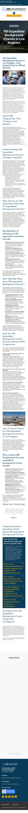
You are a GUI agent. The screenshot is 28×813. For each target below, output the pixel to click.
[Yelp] (16, 797)
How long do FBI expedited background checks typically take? (13, 541)
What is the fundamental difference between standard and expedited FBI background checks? (13, 568)
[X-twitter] (6, 797)
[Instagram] (9, 797)
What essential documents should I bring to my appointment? (12, 603)
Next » (18, 753)
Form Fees (7, 784)
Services (10, 778)
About (6, 778)
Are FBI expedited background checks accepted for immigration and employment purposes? (13, 591)
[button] (14, 13)
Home (3, 778)
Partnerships (15, 778)
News (19, 778)
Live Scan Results (14, 784)
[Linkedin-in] (12, 797)
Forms (3, 784)
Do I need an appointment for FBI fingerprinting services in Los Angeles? (13, 580)
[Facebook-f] (3, 797)
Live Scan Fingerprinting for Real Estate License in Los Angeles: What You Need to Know (13, 737)
